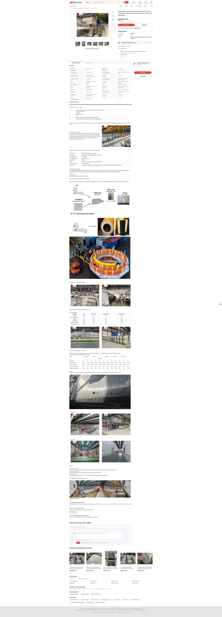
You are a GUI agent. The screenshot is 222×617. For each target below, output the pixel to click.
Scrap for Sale (92, 583)
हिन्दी (126, 609)
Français (96, 609)
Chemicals (74, 8)
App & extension (138, 5)
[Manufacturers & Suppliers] (75, 2)
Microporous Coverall (115, 583)
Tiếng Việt (137, 609)
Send (78, 542)
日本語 (124, 609)
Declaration (123, 612)
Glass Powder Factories (74, 599)
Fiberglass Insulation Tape (95, 594)
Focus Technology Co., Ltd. (103, 612)
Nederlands (113, 609)
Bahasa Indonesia (143, 609)
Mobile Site (136, 608)
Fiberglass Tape (87, 8)
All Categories (73, 5)
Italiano (105, 609)
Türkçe (134, 609)
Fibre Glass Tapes (126, 599)
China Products (88, 608)
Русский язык (101, 609)
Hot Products (83, 608)
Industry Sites (118, 608)
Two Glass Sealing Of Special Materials (77, 602)
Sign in (151, 3)
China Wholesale (106, 608)
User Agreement (117, 612)
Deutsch (109, 609)
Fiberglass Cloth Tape (94, 8)
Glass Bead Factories (95, 599)
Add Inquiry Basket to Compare (92, 48)
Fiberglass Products (80, 8)
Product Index (131, 608)
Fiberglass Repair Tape (74, 594)
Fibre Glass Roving (90, 602)
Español (87, 609)
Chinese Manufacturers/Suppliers (97, 608)
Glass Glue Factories (85, 599)
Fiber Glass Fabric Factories (106, 599)
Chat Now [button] (145, 24)
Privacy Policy (128, 612)
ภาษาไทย (129, 609)
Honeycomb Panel (114, 581)
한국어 (120, 609)
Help (132, 5)
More (70, 604)
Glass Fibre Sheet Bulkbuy (100, 602)
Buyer (126, 5)
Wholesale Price (112, 608)
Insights (140, 608)
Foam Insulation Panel (136, 581)
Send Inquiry (126, 24)
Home (70, 8)
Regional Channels (125, 608)
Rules (152, 5)
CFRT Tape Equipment (73, 581)
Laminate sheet (72, 583)
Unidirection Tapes (93, 581)
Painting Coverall (135, 583)
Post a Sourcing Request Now (102, 542)
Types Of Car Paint (116, 599)
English (84, 609)
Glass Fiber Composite (135, 599)
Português (91, 609)
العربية (117, 609)
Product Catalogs (85, 578)
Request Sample (137, 28)
